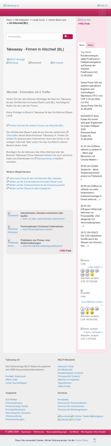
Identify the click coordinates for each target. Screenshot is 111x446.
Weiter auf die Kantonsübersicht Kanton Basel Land (35, 182)
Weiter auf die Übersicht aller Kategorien (30, 188)
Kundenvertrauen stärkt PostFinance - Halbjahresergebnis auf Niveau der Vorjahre (91, 62)
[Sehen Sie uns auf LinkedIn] (63, 419)
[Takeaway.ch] (11, 5)
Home (9, 20)
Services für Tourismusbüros (72, 403)
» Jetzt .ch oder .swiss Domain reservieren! (42, 219)
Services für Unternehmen (71, 406)
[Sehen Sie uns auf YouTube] (75, 419)
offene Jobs (11, 379)
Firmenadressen (14, 403)
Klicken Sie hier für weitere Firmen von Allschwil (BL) (36, 125)
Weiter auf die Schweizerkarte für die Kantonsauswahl (37, 185)
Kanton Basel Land (57, 20)
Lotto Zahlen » (95, 267)
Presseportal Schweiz (69, 376)
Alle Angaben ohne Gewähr (93, 432)
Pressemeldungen (15, 419)
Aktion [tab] (90, 45)
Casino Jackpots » (93, 332)
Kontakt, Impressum (16, 376)
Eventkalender (65, 369)
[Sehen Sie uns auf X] (80, 416)
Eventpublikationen (15, 409)
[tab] (82, 45)
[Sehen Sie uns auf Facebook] (64, 416)
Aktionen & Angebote (68, 379)
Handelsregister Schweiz (70, 373)
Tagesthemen (65, 383)
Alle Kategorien (22, 20)
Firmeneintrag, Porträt (17, 406)
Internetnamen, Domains (18, 413)
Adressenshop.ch (46, 158)
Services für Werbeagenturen (73, 409)
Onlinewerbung (13, 416)
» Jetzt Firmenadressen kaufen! (37, 229)
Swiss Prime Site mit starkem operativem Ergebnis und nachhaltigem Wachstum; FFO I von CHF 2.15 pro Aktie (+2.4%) (92, 92)
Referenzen (39, 432)
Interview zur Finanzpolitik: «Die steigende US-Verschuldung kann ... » (90, 219)
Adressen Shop (66, 366)
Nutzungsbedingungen (57, 432)
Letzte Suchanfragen (16, 383)
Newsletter (63, 399)
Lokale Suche (38, 20)
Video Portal (64, 386)
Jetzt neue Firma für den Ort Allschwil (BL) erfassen (35, 178)
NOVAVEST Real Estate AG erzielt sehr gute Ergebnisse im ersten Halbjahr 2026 (91, 122)
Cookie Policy (81, 440)
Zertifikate (74, 432)
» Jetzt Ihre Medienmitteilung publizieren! (42, 246)
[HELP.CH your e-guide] (102, 5)
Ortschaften (12, 135)
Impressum (26, 432)
